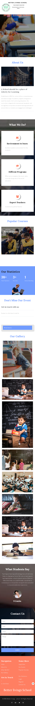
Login (20, 679)
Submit (17, 650)
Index (3, 664)
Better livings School (17, 690)
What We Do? (5, 670)
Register (21, 682)
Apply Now (22, 664)
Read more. (8, 328)
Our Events (22, 667)
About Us (4, 667)
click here (6, 683)
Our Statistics (23, 676)
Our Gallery (4, 672)
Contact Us (22, 684)
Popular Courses (24, 670)
